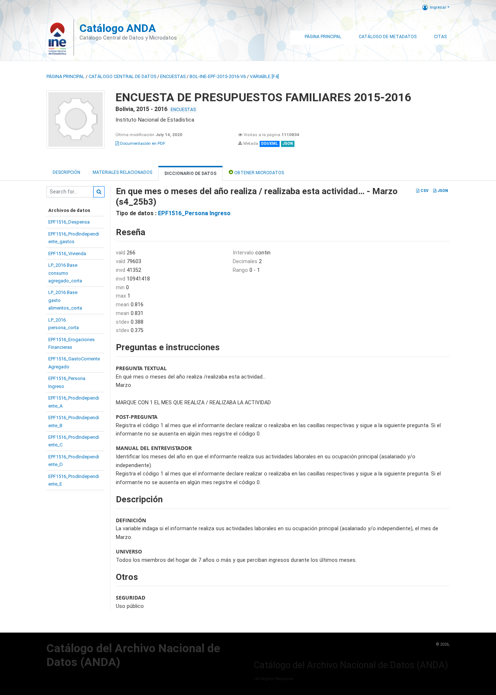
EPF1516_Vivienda (67, 253)
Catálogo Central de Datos (122, 76)
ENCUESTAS (173, 76)
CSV (423, 190)
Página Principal (323, 36)
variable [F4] (264, 76)
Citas (440, 36)
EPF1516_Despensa (69, 222)
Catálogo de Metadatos (387, 36)
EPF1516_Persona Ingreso (194, 213)
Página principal (65, 76)
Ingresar (438, 7)
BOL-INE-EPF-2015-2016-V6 (218, 76)
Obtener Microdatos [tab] (258, 172)
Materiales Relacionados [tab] (122, 172)
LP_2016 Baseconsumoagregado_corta (65, 272)
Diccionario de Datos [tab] (190, 173)
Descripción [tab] (66, 172)
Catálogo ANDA (118, 28)
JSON (442, 190)
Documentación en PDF (142, 143)
